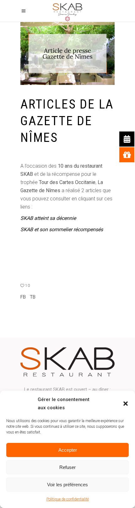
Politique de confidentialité (67, 499)
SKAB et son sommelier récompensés (61, 229)
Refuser (67, 467)
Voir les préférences (67, 484)
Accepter (67, 450)
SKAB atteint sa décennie (48, 218)
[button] (125, 403)
